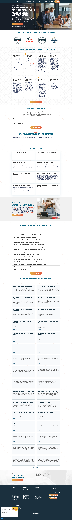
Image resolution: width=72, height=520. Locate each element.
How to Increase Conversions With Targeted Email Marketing (22, 458)
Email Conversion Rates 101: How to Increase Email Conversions (47, 334)
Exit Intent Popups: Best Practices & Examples (21, 356)
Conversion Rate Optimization (15, 496)
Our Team (36, 490)
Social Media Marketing (15, 494)
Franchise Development (26, 490)
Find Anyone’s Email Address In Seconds (44, 345)
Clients (36, 493)
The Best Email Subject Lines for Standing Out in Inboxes (23, 380)
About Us (36, 489)
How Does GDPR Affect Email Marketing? (45, 446)
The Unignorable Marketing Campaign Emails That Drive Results (23, 334)
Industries (25, 487)
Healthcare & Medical (26, 495)
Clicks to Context (33, 142)
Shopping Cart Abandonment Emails (44, 356)
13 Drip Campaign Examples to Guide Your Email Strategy (48, 368)
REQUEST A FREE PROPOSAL (53, 495)
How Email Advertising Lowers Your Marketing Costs (22, 446)
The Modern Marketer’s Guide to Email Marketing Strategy (48, 380)
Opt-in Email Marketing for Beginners (44, 402)
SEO (12, 489)
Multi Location (25, 491)
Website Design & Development (16, 497)
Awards (36, 491)
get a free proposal (17, 480)
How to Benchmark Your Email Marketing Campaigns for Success (48, 310)
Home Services (25, 496)
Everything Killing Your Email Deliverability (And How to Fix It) (23, 298)
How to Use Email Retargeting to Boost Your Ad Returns (23, 434)
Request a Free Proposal (17, 24)
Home (13, 5)
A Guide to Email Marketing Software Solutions (46, 286)
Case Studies (36, 494)
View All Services (17, 214)
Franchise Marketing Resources (39, 497)
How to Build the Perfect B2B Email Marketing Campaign (23, 402)
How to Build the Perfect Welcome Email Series (46, 297)
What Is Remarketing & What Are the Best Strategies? (22, 286)
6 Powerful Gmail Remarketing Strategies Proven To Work (48, 434)
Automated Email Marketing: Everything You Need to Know (23, 391)
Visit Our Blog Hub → (36, 467)
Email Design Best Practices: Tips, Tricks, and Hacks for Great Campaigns (23, 322)
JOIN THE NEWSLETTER (53, 497)
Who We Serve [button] (28, 1)
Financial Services (25, 497)
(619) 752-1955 (36, 513)
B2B (24, 494)
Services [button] (34, 1)
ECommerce (24, 493)
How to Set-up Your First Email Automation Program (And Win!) (48, 458)
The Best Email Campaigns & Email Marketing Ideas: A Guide (23, 412)
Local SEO (13, 490)
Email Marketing (14, 495)
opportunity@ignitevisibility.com (44, 477)
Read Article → (15, 317)
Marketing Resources (37, 496)
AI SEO (13, 491)
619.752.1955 (51, 1)
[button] (36, 118)
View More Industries (26, 498)
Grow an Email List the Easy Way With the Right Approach (48, 391)
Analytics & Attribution (15, 499)
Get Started (57, 1)
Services (15, 5)
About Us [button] (38, 1)
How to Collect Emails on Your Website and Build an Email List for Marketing (23, 369)
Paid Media (13, 493)
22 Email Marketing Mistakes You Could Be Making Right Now (48, 322)
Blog (35, 495)
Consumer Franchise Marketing (27, 489)
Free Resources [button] (44, 1)
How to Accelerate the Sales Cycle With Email (21, 345)
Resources (37, 487)
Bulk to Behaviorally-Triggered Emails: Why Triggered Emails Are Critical (22, 310)
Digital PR (13, 498)
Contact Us (36, 498)
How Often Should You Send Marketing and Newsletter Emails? (22, 423)
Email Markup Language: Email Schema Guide (45, 412)
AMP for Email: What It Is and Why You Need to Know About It (48, 423)
